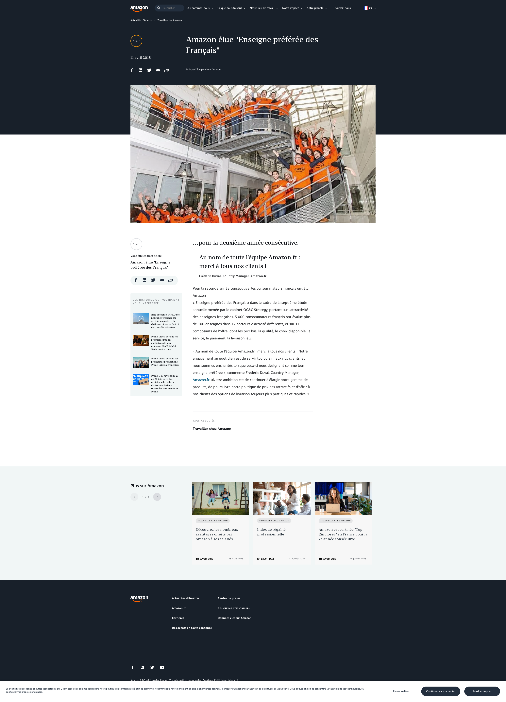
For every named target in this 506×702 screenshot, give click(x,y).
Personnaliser (401, 691)
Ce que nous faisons (229, 7)
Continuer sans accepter (440, 691)
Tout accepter (482, 691)
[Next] (157, 497)
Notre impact (290, 7)
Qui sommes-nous (198, 7)
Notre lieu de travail (262, 7)
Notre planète (315, 7)
